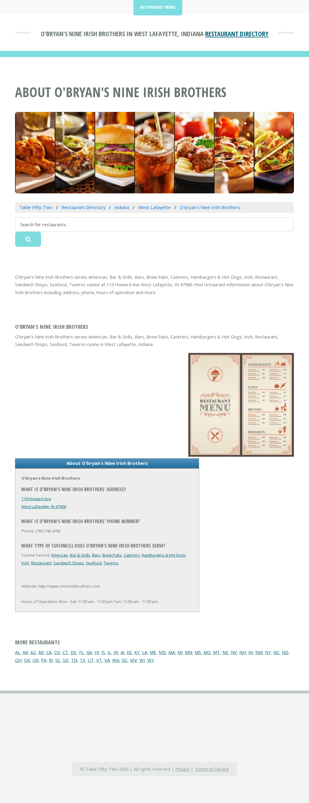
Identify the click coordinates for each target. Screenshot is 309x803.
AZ (33, 652)
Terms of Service (212, 769)
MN (188, 652)
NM (259, 652)
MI (180, 652)
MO (207, 652)
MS (198, 652)
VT (99, 660)
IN (115, 652)
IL (109, 652)
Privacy (182, 769)
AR (41, 652)
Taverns (111, 563)
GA (89, 652)
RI (51, 660)
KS (129, 652)
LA (144, 652)
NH (242, 652)
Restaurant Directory (237, 33)
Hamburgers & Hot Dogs (164, 555)
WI (142, 660)
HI (96, 652)
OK (27, 660)
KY (137, 652)
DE (74, 652)
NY (268, 652)
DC (125, 660)
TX (82, 660)
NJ (250, 652)
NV (234, 652)
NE (225, 652)
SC (57, 660)
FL (81, 652)
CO (57, 652)
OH (18, 660)
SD (65, 660)
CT (65, 652)
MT (216, 652)
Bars (96, 555)
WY (150, 660)
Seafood (94, 563)
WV (133, 660)
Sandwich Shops (68, 563)
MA (171, 652)
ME (153, 652)
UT (91, 660)
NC (276, 652)
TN (74, 660)
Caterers (132, 555)
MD (162, 652)
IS (103, 652)
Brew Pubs (112, 555)
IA (122, 652)
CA (49, 652)
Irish (25, 563)
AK (25, 652)
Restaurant (41, 563)
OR (36, 660)
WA (115, 660)
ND (285, 652)
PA (43, 660)
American (59, 555)
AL (17, 652)
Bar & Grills (80, 555)
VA (107, 660)
